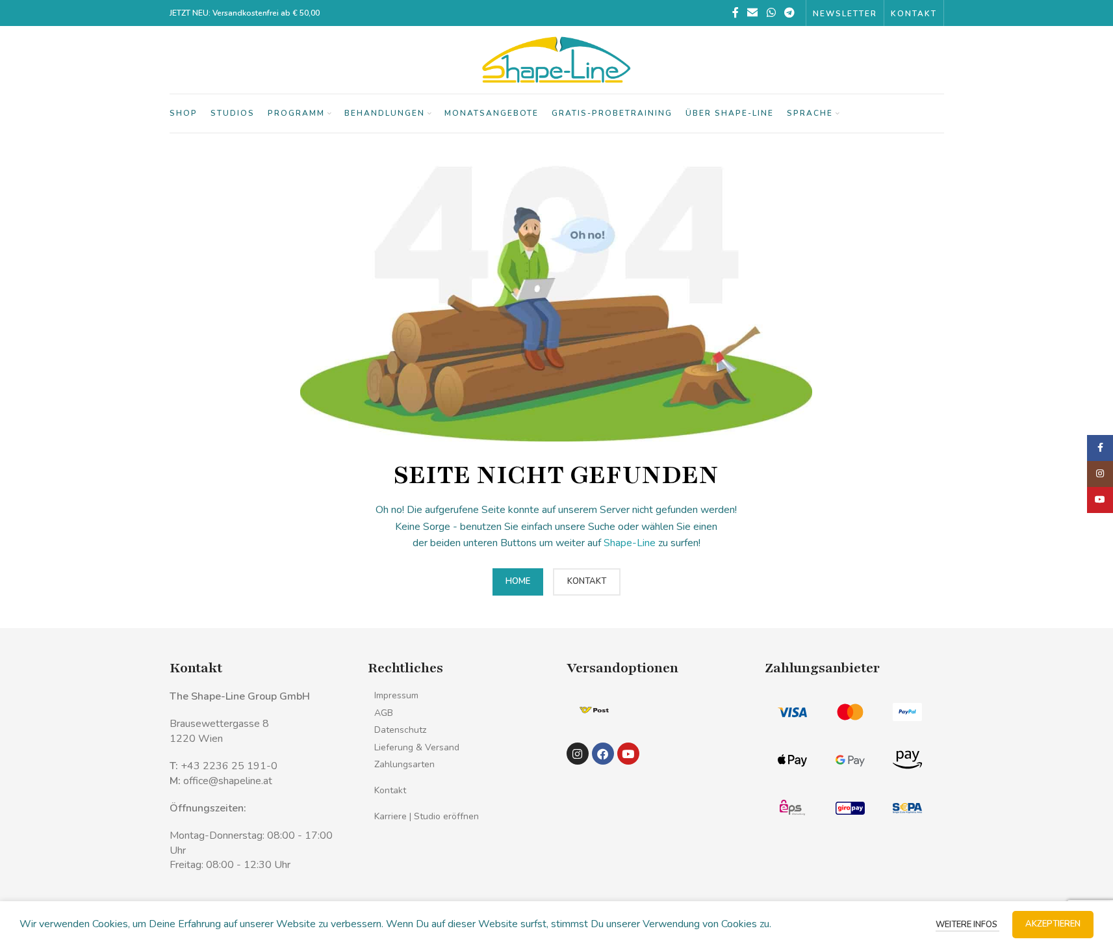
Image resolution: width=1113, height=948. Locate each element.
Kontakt (390, 790)
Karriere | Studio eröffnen (426, 816)
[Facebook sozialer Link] (735, 13)
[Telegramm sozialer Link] (789, 13)
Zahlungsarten (404, 764)
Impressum (396, 695)
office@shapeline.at (227, 781)
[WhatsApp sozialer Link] (771, 13)
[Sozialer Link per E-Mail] (752, 13)
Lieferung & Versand (416, 747)
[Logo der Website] (557, 59)
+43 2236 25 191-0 (229, 766)
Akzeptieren (1053, 924)
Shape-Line (630, 543)
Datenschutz (400, 730)
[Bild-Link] (594, 709)
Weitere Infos (967, 924)
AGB (383, 713)
